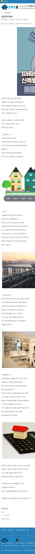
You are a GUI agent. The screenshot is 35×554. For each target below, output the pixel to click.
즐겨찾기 (5, 1)
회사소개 (3, 530)
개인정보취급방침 (20, 530)
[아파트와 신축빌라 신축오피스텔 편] (14, 19)
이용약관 (10, 530)
